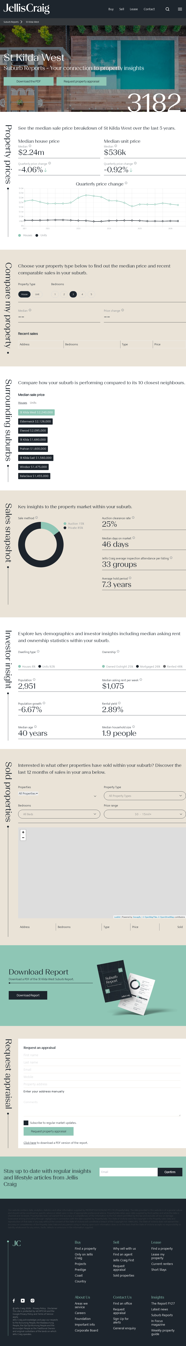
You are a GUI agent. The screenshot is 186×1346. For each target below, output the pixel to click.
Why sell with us (124, 1249)
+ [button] (23, 832)
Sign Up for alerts (121, 1320)
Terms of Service (45, 1314)
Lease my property (157, 1256)
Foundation (83, 1319)
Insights (157, 1297)
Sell (121, 9)
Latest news (159, 1309)
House (24, 294)
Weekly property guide (162, 1332)
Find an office (122, 1303)
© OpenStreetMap (166, 916)
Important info (85, 1325)
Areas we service (81, 1305)
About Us (82, 1297)
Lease (134, 9)
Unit (37, 294)
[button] (145, 814)
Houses (22, 402)
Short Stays (158, 1270)
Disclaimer (52, 1308)
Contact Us (122, 1297)
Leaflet (117, 916)
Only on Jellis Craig (84, 1256)
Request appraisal (119, 1268)
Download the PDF (29, 81)
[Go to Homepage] (27, 9)
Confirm (170, 1172)
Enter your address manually (44, 1091)
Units (33, 402)
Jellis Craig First (123, 1260)
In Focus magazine (158, 1323)
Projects (80, 1264)
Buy (111, 9)
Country (80, 1281)
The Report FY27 (163, 1303)
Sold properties (123, 1275)
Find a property (85, 1249)
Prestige (80, 1270)
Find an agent (122, 1254)
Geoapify (137, 916)
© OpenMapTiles (150, 916)
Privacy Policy (39, 1308)
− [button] (23, 837)
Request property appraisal (81, 81)
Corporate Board (86, 1330)
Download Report (28, 995)
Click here (30, 1143)
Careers (80, 1313)
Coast (79, 1275)
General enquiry (124, 1328)
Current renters (162, 1264)
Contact (149, 9)
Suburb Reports (162, 1315)
